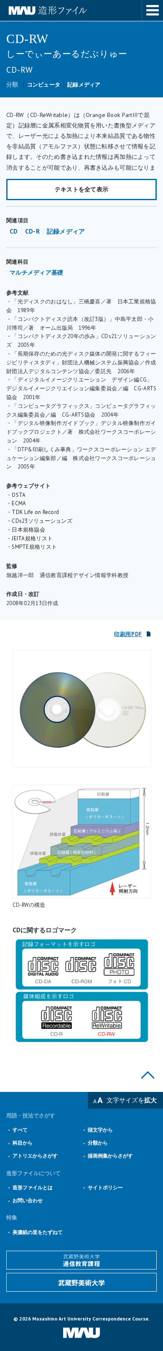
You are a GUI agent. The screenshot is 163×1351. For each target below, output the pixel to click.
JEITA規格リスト (32, 538)
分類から (98, 1143)
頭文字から (100, 1130)
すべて (20, 1130)
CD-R (32, 231)
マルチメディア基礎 (37, 272)
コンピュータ (44, 84)
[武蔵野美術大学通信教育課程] (81, 1260)
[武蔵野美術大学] (81, 1282)
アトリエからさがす (35, 1156)
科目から (23, 1143)
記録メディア (84, 84)
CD (14, 231)
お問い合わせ (28, 1200)
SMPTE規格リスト (34, 546)
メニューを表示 (152, 10)
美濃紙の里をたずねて (38, 1232)
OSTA (18, 495)
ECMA (19, 503)
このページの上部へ (148, 1075)
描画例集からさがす (110, 1156)
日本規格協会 (28, 529)
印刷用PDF (128, 634)
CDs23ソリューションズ (42, 520)
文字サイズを (132, 1100)
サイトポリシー (105, 1187)
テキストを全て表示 (82, 189)
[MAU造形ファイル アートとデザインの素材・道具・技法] (81, 10)
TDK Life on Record (35, 512)
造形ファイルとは (33, 1187)
